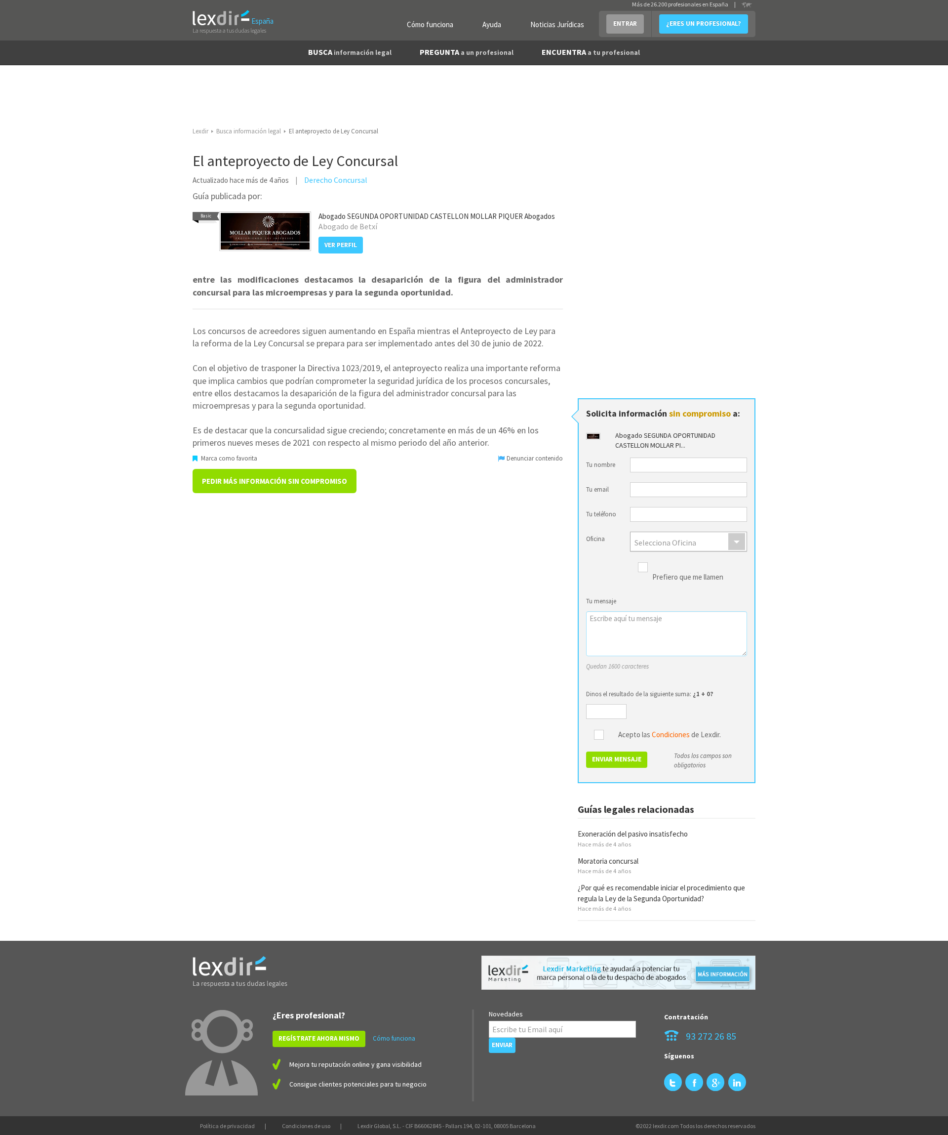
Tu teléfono (601, 514)
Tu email (597, 489)
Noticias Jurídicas (557, 24)
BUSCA (350, 52)
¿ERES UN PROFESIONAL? (703, 23)
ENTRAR (625, 23)
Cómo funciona (430, 24)
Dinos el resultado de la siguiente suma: (649, 694)
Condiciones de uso (306, 1126)
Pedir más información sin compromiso (274, 481)
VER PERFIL (340, 245)
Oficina (595, 539)
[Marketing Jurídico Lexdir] (618, 973)
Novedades (506, 1013)
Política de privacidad (227, 1126)
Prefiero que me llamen (687, 577)
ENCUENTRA (591, 52)
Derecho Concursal (335, 180)
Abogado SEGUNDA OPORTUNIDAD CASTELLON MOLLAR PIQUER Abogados (436, 216)
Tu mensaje (601, 601)
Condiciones (671, 734)
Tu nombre (600, 465)
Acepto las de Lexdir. (669, 735)
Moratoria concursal (608, 861)
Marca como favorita (228, 458)
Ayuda (491, 24)
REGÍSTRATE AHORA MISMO (318, 1038)
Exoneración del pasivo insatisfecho (633, 834)
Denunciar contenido (534, 458)
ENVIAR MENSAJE (616, 759)
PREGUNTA (467, 52)
